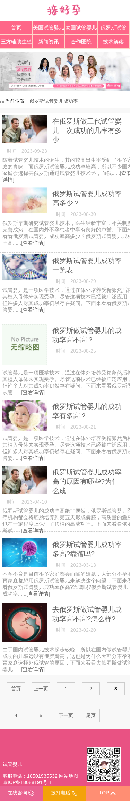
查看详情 (33, 243)
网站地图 (68, 776)
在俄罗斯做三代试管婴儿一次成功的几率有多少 (87, 130)
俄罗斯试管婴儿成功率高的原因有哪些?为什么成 (87, 481)
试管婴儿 (12, 764)
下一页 (66, 715)
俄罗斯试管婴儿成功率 (53, 101)
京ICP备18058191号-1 (27, 782)
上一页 (41, 688)
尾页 (91, 715)
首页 (16, 28)
